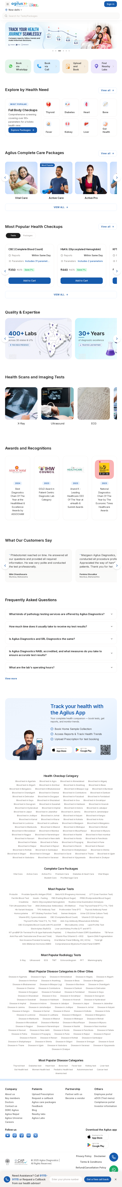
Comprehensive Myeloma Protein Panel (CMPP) (77, 944)
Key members (12, 1098)
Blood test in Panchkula (96, 838)
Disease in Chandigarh (99, 984)
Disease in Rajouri (102, 1034)
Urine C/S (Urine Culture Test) (94, 913)
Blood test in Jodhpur (27, 815)
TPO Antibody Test (46, 909)
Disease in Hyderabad (94, 999)
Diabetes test (35, 1066)
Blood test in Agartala (25, 781)
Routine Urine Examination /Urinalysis (86, 902)
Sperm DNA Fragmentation (100, 936)
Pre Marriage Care (69, 878)
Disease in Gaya (96, 992)
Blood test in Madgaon (72, 823)
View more (11, 678)
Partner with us (73, 1094)
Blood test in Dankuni (100, 792)
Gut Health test (21, 1069)
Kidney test (90, 1066)
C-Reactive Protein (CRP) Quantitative (83, 932)
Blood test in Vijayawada (73, 857)
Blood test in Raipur (27, 846)
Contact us (11, 1106)
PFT (82, 960)
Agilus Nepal (12, 1114)
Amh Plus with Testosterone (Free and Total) (31, 936)
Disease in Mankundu (29, 1019)
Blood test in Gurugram (24, 804)
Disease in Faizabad (51, 992)
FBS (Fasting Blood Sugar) (64, 898)
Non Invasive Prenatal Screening (35, 940)
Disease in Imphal (18, 1003)
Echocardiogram (68, 960)
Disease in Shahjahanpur (19, 1041)
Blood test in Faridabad (99, 796)
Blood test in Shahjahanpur (74, 850)
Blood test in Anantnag (74, 785)
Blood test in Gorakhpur (95, 800)
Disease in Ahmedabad (61, 977)
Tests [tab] (13, 235)
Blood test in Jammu (70, 812)
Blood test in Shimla (100, 850)
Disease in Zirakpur (61, 1049)
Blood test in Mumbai (49, 831)
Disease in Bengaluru (93, 980)
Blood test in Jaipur (23, 812)
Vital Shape (103, 874)
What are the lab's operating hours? (31, 667)
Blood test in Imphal (51, 808)
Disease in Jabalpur (60, 1003)
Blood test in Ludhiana (47, 823)
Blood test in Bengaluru (20, 789)
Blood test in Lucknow (23, 823)
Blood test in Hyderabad (26, 808)
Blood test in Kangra (95, 815)
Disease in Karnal (41, 1011)
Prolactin (13, 894)
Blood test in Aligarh (26, 785)
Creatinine (23, 902)
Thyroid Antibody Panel (96, 909)
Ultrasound (35, 960)
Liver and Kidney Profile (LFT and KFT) (73, 928)
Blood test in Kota (95, 819)
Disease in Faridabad (75, 992)
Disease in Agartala (18, 977)
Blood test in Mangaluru (98, 823)
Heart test (50, 1066)
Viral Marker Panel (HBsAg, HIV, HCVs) (72, 940)
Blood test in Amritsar (49, 785)
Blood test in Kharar (50, 819)
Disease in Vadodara (57, 1045)
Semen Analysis (68, 913)
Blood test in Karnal (28, 819)
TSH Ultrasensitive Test (20, 906)
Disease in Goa (49, 996)
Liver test (104, 1066)
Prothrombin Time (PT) (70, 909)
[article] (29, 265)
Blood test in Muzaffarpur (75, 831)
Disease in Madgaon (71, 1015)
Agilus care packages (44, 1102)
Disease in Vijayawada (104, 1045)
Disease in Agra (38, 977)
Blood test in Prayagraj (72, 842)
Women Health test (41, 1069)
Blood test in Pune (95, 842)
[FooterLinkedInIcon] (28, 1135)
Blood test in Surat (62, 853)
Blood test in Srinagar (40, 853)
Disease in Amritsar (28, 980)
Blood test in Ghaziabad (48, 800)
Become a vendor (75, 1098)
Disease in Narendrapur (48, 1026)
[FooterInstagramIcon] (14, 1135)
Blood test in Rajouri (49, 846)
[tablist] (20, 235)
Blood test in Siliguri (16, 853)
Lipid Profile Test (96, 925)
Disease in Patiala (105, 1030)
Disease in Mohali (95, 1019)
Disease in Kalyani (106, 1007)
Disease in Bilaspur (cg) (51, 984)
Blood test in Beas (97, 785)
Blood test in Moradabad (23, 831)
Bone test (63, 1066)
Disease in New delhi (40, 1030)
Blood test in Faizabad (73, 796)
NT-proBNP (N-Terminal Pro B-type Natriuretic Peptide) (35, 932)
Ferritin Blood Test (20, 898)
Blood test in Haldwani (74, 804)
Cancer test (102, 1069)
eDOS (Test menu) (104, 1098)
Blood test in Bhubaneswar (47, 789)
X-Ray (23, 960)
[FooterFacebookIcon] (21, 1135)
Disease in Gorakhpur (70, 996)
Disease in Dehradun (95, 988)
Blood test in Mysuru (100, 831)
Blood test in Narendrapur (47, 834)
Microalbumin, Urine (74, 925)
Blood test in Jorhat (50, 815)
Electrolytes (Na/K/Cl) (41, 928)
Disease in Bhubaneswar (24, 984)
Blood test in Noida (73, 838)
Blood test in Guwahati (49, 804)
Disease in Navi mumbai (95, 1026)
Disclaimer (100, 1156)
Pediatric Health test (63, 1069)
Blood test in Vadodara (23, 857)
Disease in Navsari (17, 1030)
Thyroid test (19, 1066)
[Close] (115, 1179)
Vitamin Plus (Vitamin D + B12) (69, 936)
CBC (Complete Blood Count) (64, 917)
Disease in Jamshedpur (40, 1007)
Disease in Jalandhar (103, 1003)
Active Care (32, 874)
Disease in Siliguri (64, 1041)
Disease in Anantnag (51, 980)
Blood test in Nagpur (21, 834)
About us (10, 1094)
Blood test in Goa (72, 800)
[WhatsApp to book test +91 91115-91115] (113, 1169)
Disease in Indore (38, 1003)
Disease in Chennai (26, 988)
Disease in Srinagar (85, 1041)
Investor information (105, 1106)
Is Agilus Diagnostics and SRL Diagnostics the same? (42, 638)
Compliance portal (104, 1102)
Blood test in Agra (48, 781)
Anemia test (61, 1073)
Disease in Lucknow (26, 1015)
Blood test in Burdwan (102, 789)
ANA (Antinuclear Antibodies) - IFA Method (55, 906)
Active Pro (46, 874)
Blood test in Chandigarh (23, 792)
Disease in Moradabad (26, 1022)
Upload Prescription (43, 1094)
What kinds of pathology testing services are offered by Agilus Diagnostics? (57, 614)
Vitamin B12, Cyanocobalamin (32, 917)
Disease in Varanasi (80, 1045)
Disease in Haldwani (49, 999)
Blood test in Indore (73, 808)
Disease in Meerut (51, 1019)
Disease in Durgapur (28, 992)
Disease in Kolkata (82, 1011)
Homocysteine (21, 913)
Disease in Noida (61, 1030)
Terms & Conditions (91, 1161)
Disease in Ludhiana (48, 1015)
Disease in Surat (106, 1041)
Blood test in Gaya (24, 800)
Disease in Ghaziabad (28, 996)
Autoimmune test (85, 1069)
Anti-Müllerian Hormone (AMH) (36, 944)
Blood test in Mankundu (26, 827)
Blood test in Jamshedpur (96, 812)
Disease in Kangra (20, 1011)
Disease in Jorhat (85, 1007)
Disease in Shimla (43, 1041)
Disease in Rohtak (69, 1038)
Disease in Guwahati (26, 999)
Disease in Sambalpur (92, 1038)
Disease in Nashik (71, 1026)
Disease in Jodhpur (64, 1007)
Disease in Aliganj (84, 977)
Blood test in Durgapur (48, 796)
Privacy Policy (84, 1156)
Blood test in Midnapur (74, 827)
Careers (9, 1122)
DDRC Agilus (12, 1110)
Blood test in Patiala (27, 842)
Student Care (50, 878)
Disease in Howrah (71, 999)
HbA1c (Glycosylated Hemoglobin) (48, 902)
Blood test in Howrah (98, 804)
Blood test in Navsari (24, 838)
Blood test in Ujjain (106, 853)
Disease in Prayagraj (41, 1034)
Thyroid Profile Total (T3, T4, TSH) (40, 921)
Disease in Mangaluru (95, 1015)
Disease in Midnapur (73, 1019)
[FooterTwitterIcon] (35, 1135)
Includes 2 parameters (90, 261)
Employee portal (103, 1094)
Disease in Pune (62, 1034)
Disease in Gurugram (94, 996)
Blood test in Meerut (50, 827)
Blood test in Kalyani (72, 815)
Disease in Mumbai (50, 1022)
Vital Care (18, 874)
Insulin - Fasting (40, 898)
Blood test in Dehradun (23, 796)
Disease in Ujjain (36, 1045)
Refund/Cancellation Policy (91, 1167)
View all (105, 90)
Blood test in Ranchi (72, 846)
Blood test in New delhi (49, 838)
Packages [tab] (28, 235)
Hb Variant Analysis (24, 909)
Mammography (95, 960)
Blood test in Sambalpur (47, 850)
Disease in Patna (19, 1034)
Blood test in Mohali (98, 827)
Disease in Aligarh (104, 977)
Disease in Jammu (16, 1007)
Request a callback (42, 1098)
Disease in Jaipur (81, 1003)
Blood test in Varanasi (48, 857)
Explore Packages (21, 130)
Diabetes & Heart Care (83, 874)
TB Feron (109, 932)
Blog (34, 1110)
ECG (46, 960)
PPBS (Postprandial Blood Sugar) (95, 898)
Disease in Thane (16, 1045)
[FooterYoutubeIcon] (7, 1135)
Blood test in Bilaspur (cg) (76, 789)
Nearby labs (38, 1114)
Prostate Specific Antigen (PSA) (36, 894)
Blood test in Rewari (94, 846)
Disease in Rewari (48, 1038)
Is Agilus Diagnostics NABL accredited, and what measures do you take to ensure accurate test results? (55, 653)
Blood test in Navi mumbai (98, 834)
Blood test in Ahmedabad (72, 781)
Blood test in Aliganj (97, 781)
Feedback (37, 1106)
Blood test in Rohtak (22, 850)
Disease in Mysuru (97, 1022)
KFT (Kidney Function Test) (44, 913)
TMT (54, 960)
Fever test (76, 1066)
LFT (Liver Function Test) (101, 894)
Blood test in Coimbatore (74, 792)
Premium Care (62, 874)
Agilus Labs (38, 1118)
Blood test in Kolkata (73, 819)
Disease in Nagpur (24, 1026)
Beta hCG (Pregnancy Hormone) (70, 894)
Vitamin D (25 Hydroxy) (92, 917)
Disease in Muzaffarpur (74, 1022)
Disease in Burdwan (75, 984)
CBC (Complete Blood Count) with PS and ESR (39, 925)
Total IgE (98, 940)
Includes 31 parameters (38, 261)
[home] (24, 4)
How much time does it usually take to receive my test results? (48, 626)
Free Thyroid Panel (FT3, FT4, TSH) (96, 906)
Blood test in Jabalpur (97, 808)
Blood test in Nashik (72, 834)
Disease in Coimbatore (49, 988)
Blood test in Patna (49, 842)
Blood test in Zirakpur (99, 857)
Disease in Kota (102, 1011)
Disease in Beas (72, 980)
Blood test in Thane (84, 853)
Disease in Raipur (82, 1034)
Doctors (9, 1102)
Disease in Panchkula (83, 1030)
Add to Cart (29, 280)
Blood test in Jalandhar (46, 812)
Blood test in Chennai (49, 792)
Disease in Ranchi (28, 1038)
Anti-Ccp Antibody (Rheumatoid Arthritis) (79, 921)
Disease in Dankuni (73, 988)
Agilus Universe (13, 1118)
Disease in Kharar (62, 1011)
